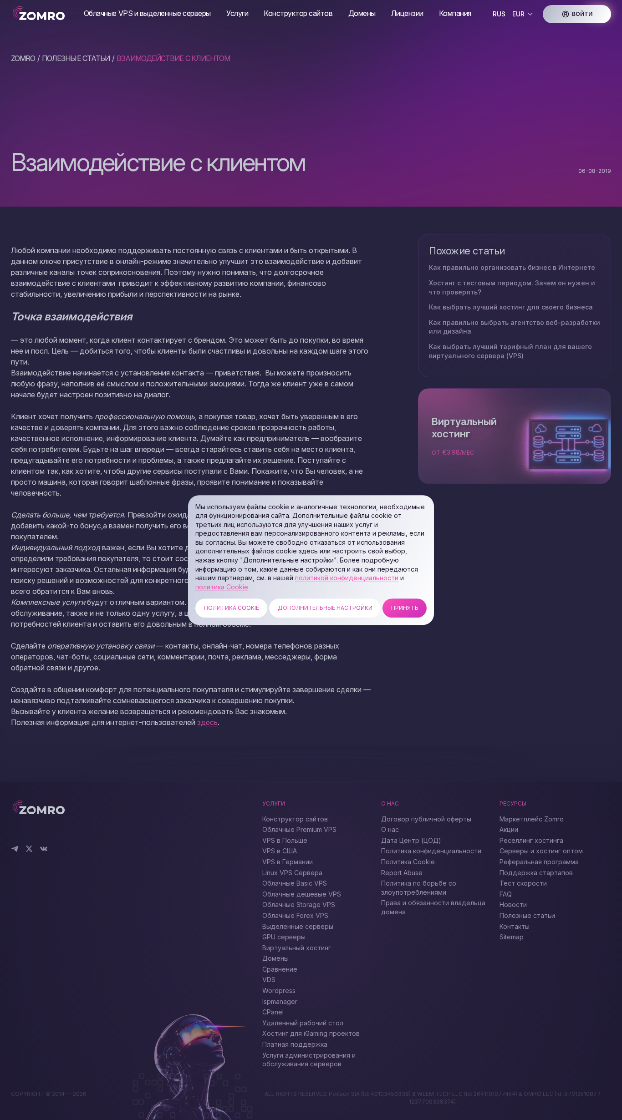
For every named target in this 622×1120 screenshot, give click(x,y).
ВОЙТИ (582, 13)
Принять (404, 608)
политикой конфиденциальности (346, 578)
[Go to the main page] (40, 14)
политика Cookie (221, 587)
